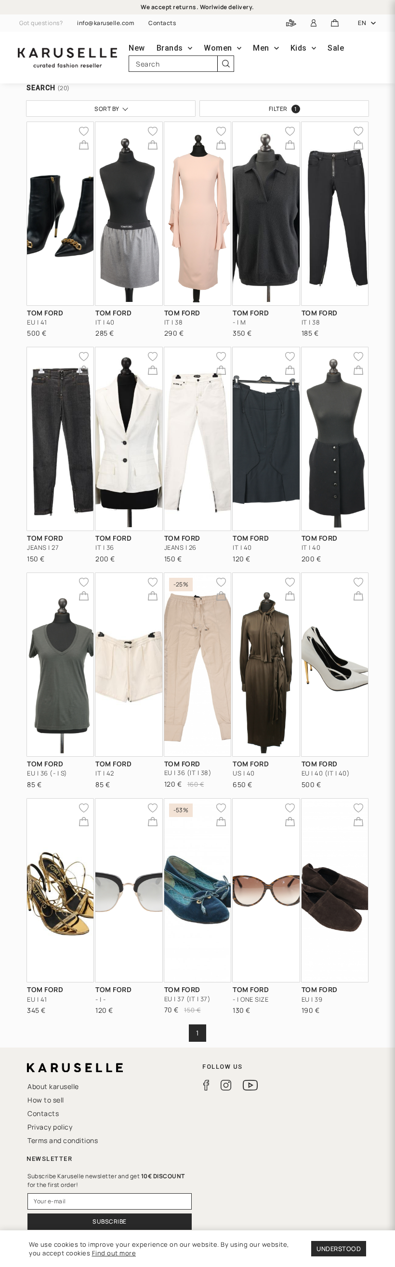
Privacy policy (49, 1126)
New (137, 48)
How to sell (45, 1099)
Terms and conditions (62, 1140)
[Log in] (313, 23)
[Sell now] (291, 23)
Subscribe (109, 1221)
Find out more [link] (114, 1253)
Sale (336, 48)
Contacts (162, 23)
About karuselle (53, 1086)
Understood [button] (338, 1248)
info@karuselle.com (105, 23)
